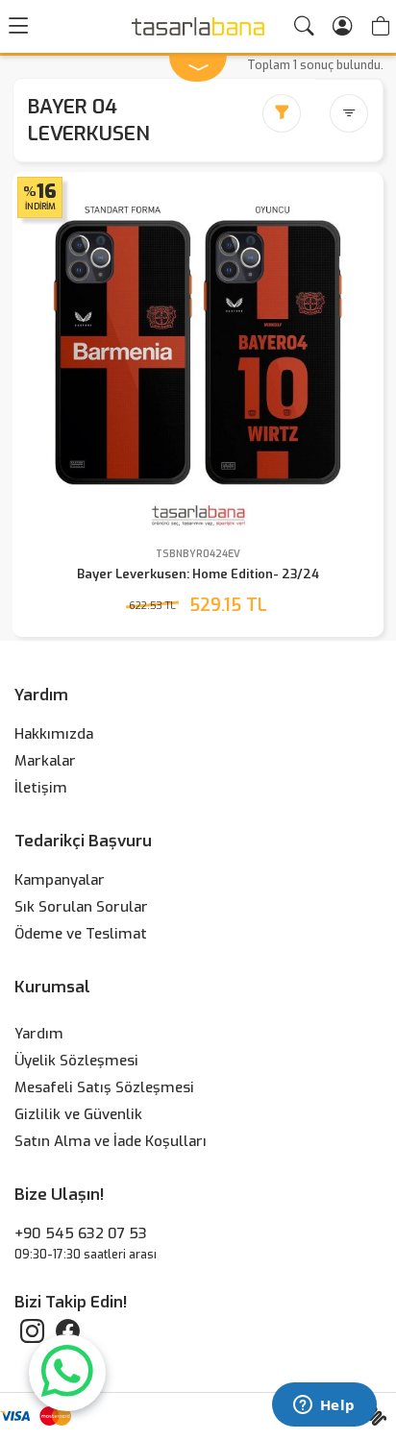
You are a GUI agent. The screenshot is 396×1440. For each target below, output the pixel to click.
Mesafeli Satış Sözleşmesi (104, 1087)
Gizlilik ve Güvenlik (78, 1114)
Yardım (38, 1033)
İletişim (40, 787)
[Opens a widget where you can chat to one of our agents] (324, 1406)
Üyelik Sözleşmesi (76, 1060)
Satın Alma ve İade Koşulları (110, 1141)
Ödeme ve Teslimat (80, 933)
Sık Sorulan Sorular (81, 906)
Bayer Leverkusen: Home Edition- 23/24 (198, 574)
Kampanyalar (59, 880)
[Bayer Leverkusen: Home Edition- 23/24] (198, 357)
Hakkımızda (53, 734)
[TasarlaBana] (197, 26)
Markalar (45, 760)
